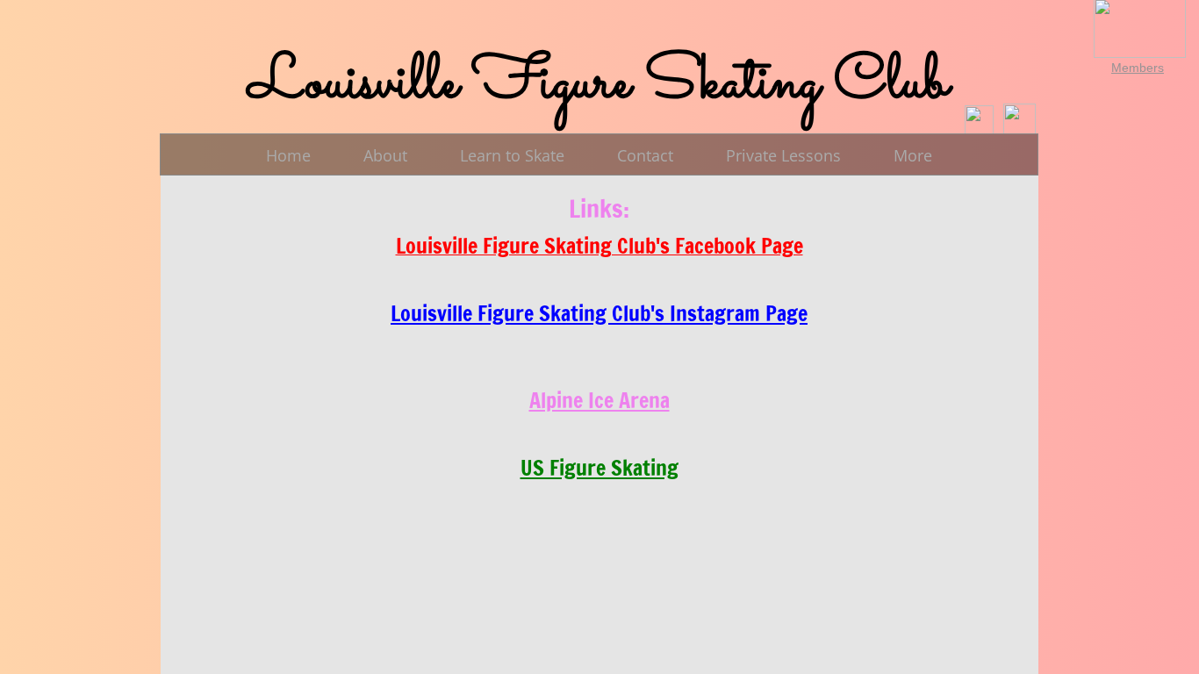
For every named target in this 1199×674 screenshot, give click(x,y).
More (913, 155)
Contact (645, 155)
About (385, 155)
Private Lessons (783, 155)
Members (1137, 68)
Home (288, 155)
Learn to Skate (512, 155)
